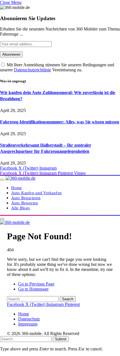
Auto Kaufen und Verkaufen (36, 192)
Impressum (27, 324)
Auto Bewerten (24, 202)
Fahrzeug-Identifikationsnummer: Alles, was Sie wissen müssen (59, 122)
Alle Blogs (20, 207)
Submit (60, 339)
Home (16, 187)
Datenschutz (29, 319)
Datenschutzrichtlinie (32, 69)
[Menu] (2, 180)
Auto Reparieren (25, 197)
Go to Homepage (33, 289)
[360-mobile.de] (20, 178)
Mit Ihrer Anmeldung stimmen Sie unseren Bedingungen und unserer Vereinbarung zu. (57, 67)
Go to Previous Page (36, 284)
